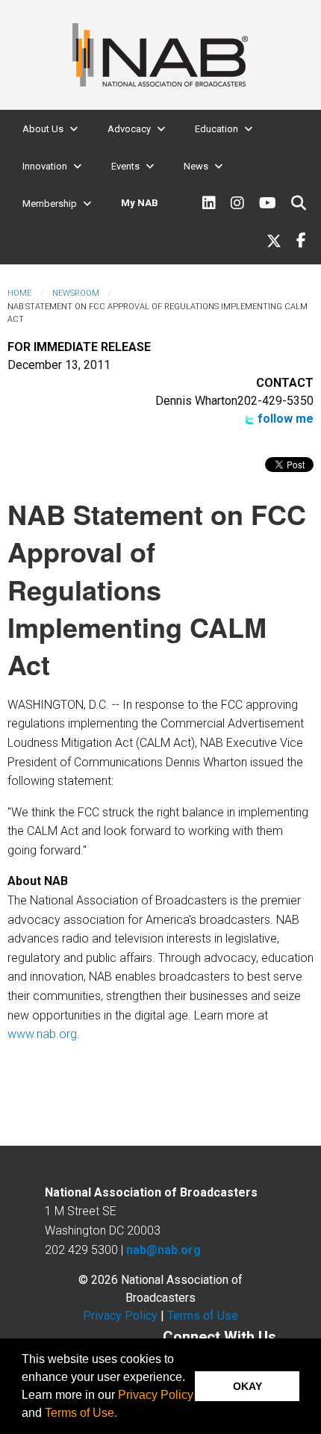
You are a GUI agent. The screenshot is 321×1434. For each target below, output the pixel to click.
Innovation (44, 166)
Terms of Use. (81, 1412)
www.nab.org (42, 1034)
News (196, 166)
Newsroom (75, 293)
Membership (49, 203)
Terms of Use (202, 1316)
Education (216, 128)
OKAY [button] (247, 1386)
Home (19, 293)
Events (125, 166)
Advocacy (129, 128)
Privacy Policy (155, 1394)
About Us (42, 128)
